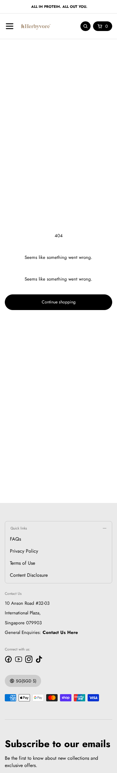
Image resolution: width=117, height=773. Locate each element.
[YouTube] (18, 659)
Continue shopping (59, 302)
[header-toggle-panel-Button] (9, 26)
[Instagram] (28, 659)
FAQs (15, 539)
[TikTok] (39, 659)
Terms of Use (22, 563)
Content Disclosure (29, 575)
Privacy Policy (24, 551)
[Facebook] (8, 659)
